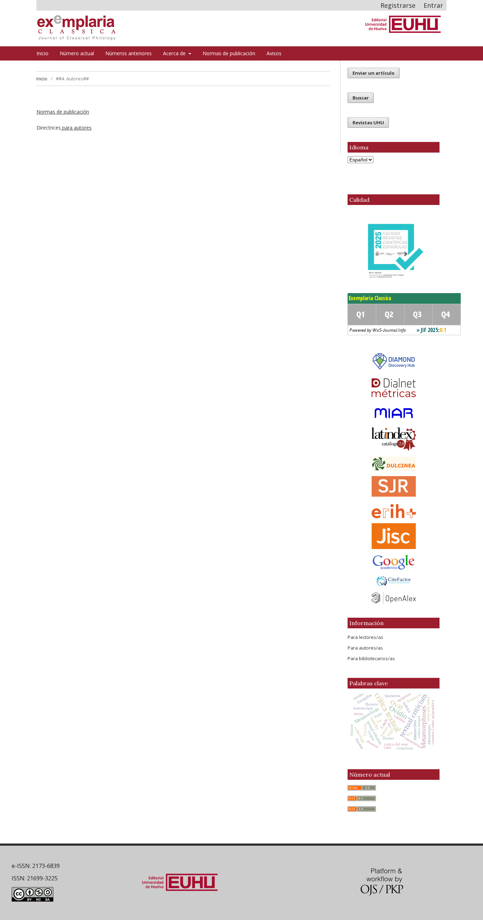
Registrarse (397, 5)
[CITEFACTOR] (394, 581)
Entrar (433, 5)
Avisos (274, 53)
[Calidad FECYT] (394, 252)
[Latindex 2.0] (394, 439)
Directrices (64, 127)
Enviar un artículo (374, 73)
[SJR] (394, 494)
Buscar (361, 98)
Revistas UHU (368, 122)
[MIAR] (394, 413)
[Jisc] (394, 536)
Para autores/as (365, 648)
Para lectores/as (365, 637)
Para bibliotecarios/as (371, 658)
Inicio (42, 53)
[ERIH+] (394, 511)
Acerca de (175, 53)
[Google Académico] (394, 562)
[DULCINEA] (394, 464)
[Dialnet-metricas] (394, 395)
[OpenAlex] (394, 598)
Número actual (77, 53)
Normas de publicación (229, 53)
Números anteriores (128, 53)
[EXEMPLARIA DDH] (394, 368)
